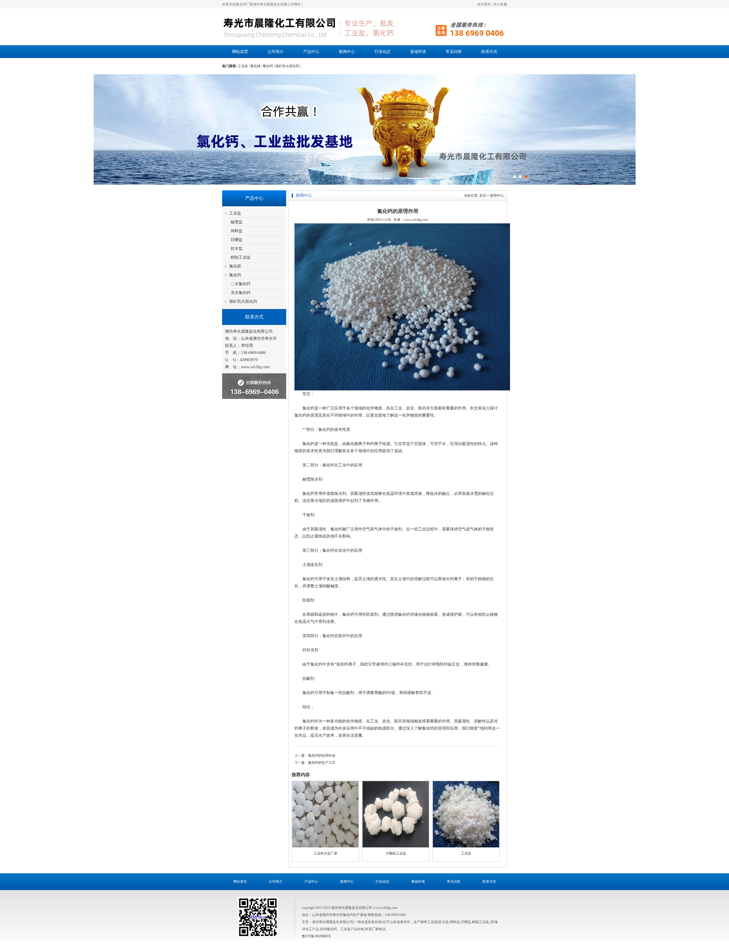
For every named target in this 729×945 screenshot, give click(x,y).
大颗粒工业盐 (396, 853)
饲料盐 (237, 231)
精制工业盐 (241, 257)
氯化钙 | (269, 66)
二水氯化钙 (241, 284)
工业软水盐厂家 (325, 853)
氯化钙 (235, 275)
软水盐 (237, 248)
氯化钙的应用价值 (321, 755)
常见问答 (454, 52)
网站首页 (240, 52)
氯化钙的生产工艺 (321, 763)
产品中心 (311, 52)
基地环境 (418, 52)
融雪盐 (237, 222)
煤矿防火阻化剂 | (288, 66)
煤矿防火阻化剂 (243, 301)
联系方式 (489, 52)
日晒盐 (237, 240)
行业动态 (382, 52)
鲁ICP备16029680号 (316, 936)
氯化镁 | (256, 66)
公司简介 (276, 52)
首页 (482, 195)
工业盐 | (244, 66)
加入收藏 (500, 4)
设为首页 (484, 4)
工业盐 (235, 213)
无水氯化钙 (241, 293)
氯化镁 (235, 266)
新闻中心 (347, 52)
